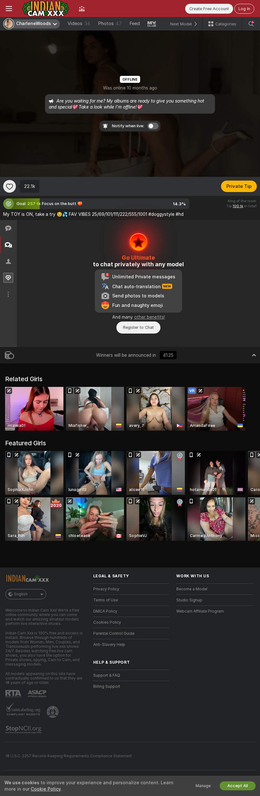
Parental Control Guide (113, 633)
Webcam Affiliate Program (200, 611)
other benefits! (149, 317)
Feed (134, 23)
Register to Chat (138, 327)
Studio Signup (189, 600)
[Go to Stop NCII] (24, 729)
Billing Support (106, 686)
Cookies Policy (107, 622)
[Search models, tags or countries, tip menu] (251, 23)
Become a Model (191, 589)
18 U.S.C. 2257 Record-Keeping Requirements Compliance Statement (68, 756)
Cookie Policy (46, 789)
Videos (79, 23)
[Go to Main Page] (45, 8)
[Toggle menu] (9, 8)
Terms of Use (105, 600)
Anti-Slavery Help (109, 644)
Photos (110, 23)
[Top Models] (81, 8)
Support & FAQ (106, 675)
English (21, 594)
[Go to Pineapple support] (53, 712)
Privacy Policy (106, 589)
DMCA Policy (105, 611)
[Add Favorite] (9, 186)
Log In (244, 8)
